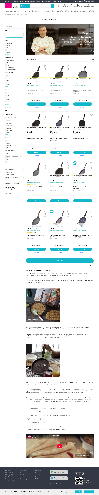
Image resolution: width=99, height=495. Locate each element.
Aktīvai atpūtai (68, 11)
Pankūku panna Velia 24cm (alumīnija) (57, 235)
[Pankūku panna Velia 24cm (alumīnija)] (59, 218)
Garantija (22, 477)
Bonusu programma (56, 1)
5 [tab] (37, 81)
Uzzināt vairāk (88, 491)
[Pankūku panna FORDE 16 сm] (36, 73)
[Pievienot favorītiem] (45, 66)
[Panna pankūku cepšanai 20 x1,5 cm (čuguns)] (82, 73)
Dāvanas (91, 11)
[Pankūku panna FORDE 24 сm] (59, 169)
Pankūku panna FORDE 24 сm (58, 187)
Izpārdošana (84, 11)
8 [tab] (62, 226)
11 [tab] (40, 226)
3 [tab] (59, 129)
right (93, 11)
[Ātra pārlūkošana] (45, 71)
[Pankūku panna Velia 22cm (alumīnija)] (82, 169)
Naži (28, 11)
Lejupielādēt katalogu (19, 1)
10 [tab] (39, 226)
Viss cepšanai (51, 11)
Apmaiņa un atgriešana (11, 481)
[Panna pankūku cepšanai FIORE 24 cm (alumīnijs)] (82, 218)
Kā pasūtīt (27, 1)
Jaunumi (37, 475)
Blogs (36, 477)
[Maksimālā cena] (19, 34)
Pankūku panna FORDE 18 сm (58, 90)
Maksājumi (8, 477)
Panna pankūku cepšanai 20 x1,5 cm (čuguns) (82, 90)
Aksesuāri (60, 11)
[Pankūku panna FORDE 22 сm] (36, 121)
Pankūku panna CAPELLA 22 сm (35, 187)
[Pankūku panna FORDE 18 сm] (59, 73)
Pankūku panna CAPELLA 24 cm (35, 235)
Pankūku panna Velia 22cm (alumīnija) (80, 187)
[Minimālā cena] (9, 34)
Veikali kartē (23, 473)
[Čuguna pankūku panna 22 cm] (82, 121)
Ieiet (58, 6)
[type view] (90, 59)
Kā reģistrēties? (9, 473)
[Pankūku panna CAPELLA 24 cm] (36, 218)
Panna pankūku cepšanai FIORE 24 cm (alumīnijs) (82, 235)
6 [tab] (83, 129)
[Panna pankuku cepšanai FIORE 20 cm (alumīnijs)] (59, 121)
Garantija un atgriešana (46, 1)
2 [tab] (80, 129)
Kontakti (22, 475)
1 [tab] (57, 81)
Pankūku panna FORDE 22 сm (35, 138)
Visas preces (26, 6)
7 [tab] (84, 129)
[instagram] (76, 473)
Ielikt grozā (36, 104)
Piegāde (38, 1)
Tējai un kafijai (35, 11)
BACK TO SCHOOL (11, 11)
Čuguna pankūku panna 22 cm (81, 138)
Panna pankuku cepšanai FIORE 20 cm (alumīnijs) (59, 139)
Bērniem (76, 11)
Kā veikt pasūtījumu (10, 475)
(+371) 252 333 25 (78, 1)
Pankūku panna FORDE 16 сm (35, 90)
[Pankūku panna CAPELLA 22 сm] (36, 169)
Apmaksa (32, 1)
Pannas (19, 11)
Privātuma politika (39, 479)
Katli (24, 11)
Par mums (38, 473)
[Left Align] (52, 6)
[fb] (79, 473)
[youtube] (83, 473)
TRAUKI (44, 11)
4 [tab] (36, 81)
